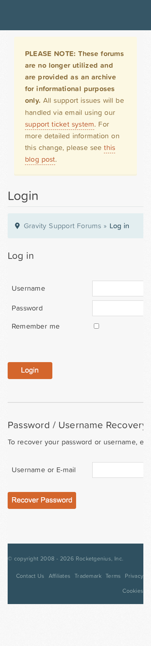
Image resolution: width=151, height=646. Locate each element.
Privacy (134, 576)
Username (28, 288)
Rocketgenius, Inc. (99, 558)
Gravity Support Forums (62, 225)
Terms (113, 576)
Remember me (36, 326)
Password (27, 307)
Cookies (132, 591)
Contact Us (30, 576)
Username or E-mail (44, 469)
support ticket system (60, 124)
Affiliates (60, 576)
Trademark (87, 576)
